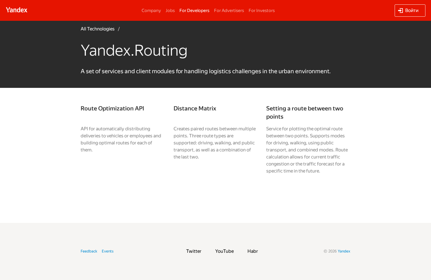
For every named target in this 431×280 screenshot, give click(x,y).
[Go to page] (123, 139)
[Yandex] (17, 10)
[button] (410, 10)
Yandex (344, 251)
